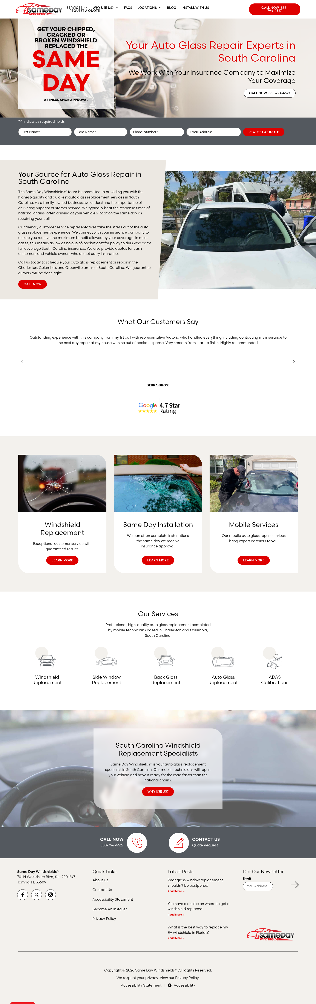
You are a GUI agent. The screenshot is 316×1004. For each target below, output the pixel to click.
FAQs (128, 7)
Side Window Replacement (106, 679)
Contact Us (206, 840)
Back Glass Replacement (166, 679)
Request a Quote (264, 132)
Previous (22, 361)
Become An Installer (109, 909)
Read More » (176, 891)
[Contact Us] (179, 843)
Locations (147, 7)
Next (294, 361)
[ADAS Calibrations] (274, 661)
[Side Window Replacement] (106, 661)
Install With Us (195, 7)
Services (74, 7)
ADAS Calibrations (274, 679)
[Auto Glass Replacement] (223, 661)
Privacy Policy (104, 918)
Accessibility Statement (112, 899)
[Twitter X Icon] (36, 894)
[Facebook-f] (22, 894)
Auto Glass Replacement (223, 679)
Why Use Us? (103, 7)
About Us (100, 880)
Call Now (112, 840)
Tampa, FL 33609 (31, 882)
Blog (171, 7)
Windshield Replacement (47, 679)
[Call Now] (137, 843)
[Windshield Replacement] (47, 661)
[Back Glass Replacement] (166, 661)
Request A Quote (84, 10)
